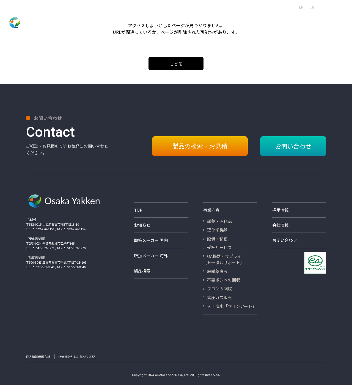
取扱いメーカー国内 (226, 7)
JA (291, 7)
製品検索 (147, 7)
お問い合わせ (336, 7)
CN (311, 7)
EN (301, 7)
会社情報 (128, 7)
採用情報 (201, 7)
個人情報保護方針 (38, 356)
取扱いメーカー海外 (260, 7)
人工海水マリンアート (174, 7)
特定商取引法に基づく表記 (77, 356)
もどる (176, 63)
